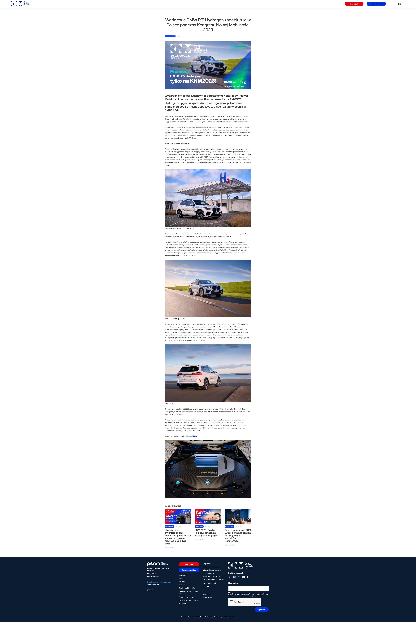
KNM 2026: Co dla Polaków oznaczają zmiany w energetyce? (207, 532)
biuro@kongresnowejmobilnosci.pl (159, 582)
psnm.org (150, 590)
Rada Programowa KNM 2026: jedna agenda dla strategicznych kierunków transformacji (238, 535)
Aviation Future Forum (186, 597)
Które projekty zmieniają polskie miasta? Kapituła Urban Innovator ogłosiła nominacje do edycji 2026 (178, 536)
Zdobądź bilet (191, 436)
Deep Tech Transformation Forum (188, 592)
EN (399, 3)
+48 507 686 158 (153, 584)
